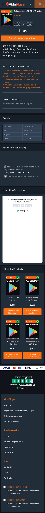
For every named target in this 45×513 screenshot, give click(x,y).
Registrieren (9, 452)
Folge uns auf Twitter (16, 500)
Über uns (7, 405)
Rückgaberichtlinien (12, 421)
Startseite (8, 467)
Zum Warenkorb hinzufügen (22, 38)
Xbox (6, 472)
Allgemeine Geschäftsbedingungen (19, 410)
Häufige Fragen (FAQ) (13, 441)
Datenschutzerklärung (13, 416)
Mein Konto (8, 447)
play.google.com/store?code (16, 172)
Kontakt (7, 436)
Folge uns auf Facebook (17, 487)
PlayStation (9, 478)
